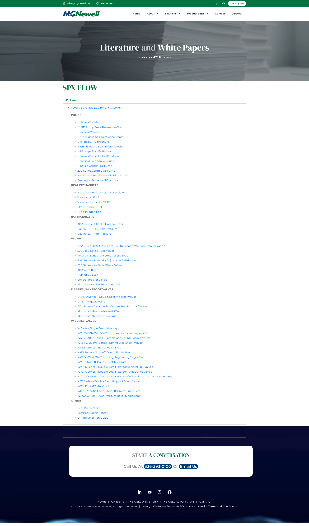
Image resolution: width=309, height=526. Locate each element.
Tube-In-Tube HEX (89, 211)
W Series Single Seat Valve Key (97, 328)
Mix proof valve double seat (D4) (98, 311)
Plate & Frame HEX (89, 207)
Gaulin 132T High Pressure (94, 233)
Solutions (171, 13)
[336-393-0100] (97, 3)
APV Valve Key (86, 270)
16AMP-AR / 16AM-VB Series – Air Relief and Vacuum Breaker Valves (121, 245)
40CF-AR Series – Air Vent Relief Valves (102, 255)
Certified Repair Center (92, 412)
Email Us (188, 466)
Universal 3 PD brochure (93, 141)
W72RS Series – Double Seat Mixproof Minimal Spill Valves (115, 366)
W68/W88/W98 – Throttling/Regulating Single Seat (111, 357)
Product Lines (196, 13)
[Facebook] (169, 492)
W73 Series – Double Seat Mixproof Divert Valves (109, 381)
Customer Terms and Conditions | (175, 506)
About (150, 13)
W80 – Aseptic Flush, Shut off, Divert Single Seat (109, 391)
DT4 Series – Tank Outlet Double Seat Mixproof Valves (112, 306)
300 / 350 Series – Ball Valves (96, 250)
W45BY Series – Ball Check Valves (99, 347)
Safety (147, 506)
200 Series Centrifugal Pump (96, 170)
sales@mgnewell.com (79, 3)
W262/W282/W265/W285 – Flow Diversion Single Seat (112, 333)
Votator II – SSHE (88, 197)
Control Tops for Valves (92, 279)
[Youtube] (223, 3)
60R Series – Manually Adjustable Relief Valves (107, 260)
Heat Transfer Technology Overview (100, 192)
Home (136, 13)
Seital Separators (88, 408)
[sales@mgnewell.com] (64, 3)
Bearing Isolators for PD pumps (97, 180)
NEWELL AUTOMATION (179, 501)
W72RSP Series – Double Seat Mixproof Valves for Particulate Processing (124, 376)
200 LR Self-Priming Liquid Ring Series (102, 175)
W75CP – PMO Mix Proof (93, 386)
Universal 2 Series (88, 132)
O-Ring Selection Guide (92, 417)
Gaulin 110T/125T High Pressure (97, 228)
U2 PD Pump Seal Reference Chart (100, 136)
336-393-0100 (108, 3)
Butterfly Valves (88, 274)
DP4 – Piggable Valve (91, 301)
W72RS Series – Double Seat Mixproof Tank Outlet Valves (115, 371)
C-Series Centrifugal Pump (94, 165)
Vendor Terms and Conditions (218, 506)
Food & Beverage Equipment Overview (96, 107)
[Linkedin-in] (140, 492)
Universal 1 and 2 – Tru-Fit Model (98, 156)
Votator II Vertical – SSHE (93, 202)
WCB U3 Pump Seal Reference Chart (101, 146)
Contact (220, 13)
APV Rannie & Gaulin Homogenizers (100, 224)
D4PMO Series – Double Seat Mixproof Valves (107, 296)
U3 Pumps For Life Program (95, 151)
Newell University (144, 501)
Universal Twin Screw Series (95, 161)
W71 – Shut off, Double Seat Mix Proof (101, 362)
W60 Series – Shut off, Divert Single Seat (103, 352)
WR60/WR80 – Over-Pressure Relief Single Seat (108, 395)
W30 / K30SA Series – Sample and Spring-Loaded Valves (114, 337)
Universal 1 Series (88, 122)
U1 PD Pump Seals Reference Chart (100, 127)
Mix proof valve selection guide (97, 316)
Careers (236, 13)
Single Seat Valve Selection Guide (99, 284)
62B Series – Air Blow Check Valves (100, 265)
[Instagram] (159, 492)
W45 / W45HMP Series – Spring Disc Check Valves (109, 342)
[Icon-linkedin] (217, 3)
